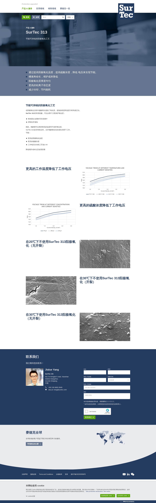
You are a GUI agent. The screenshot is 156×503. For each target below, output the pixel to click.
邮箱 (109, 369)
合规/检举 (59, 474)
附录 (87, 384)
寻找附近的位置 (33, 444)
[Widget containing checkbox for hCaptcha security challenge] (97, 411)
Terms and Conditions (46, 474)
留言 (85, 392)
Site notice (107, 491)
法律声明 (25, 474)
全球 (37, 17)
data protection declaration (94, 491)
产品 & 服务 (30, 28)
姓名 (85, 369)
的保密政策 (110, 401)
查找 (62, 17)
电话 (87, 376)
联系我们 (88, 417)
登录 (66, 474)
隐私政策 (33, 474)
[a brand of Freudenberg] (127, 501)
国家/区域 (110, 376)
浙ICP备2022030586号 (78, 474)
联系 (27, 17)
